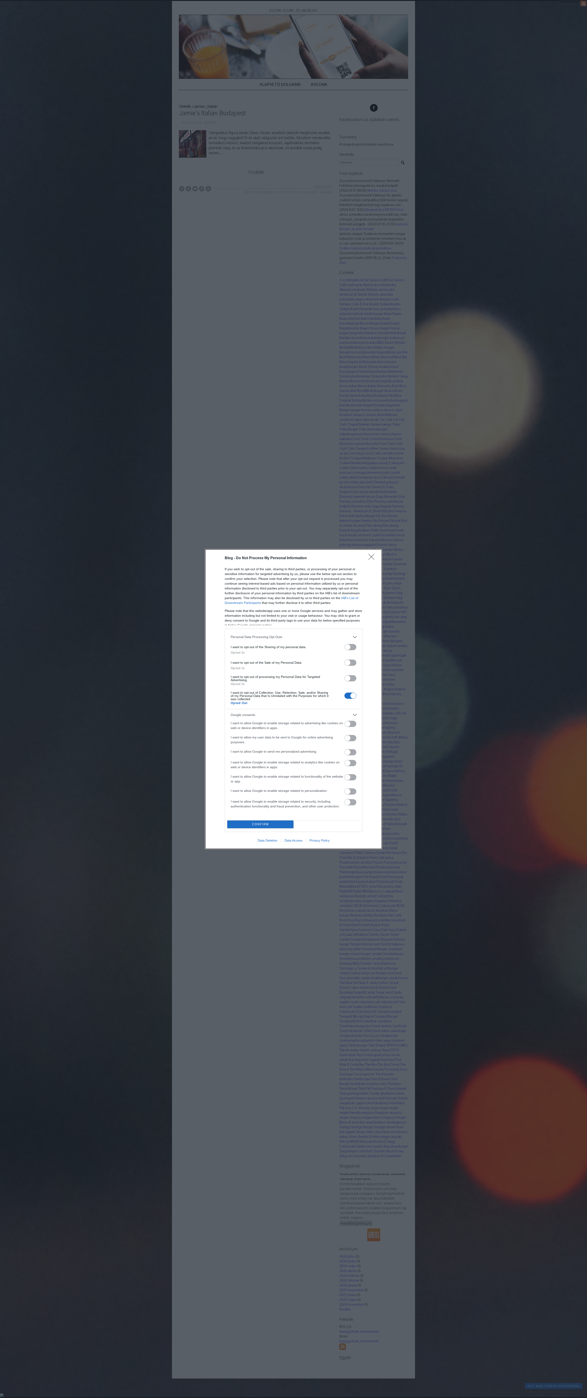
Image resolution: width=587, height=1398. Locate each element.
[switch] (350, 647)
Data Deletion (267, 840)
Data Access (293, 840)
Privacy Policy (319, 840)
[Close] (372, 558)
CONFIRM (260, 824)
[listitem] (293, 637)
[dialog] (293, 699)
